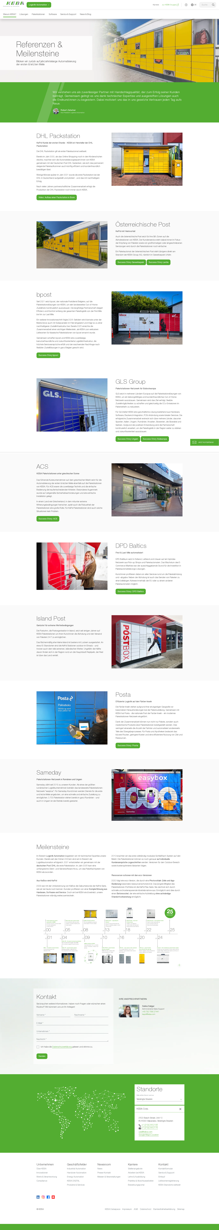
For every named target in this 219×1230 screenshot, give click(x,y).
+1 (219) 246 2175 (150, 1128)
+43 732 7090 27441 (150, 1012)
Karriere (156, 5)
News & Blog (85, 14)
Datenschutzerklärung (62, 1047)
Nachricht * (41, 1039)
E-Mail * (39, 1023)
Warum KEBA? (9, 14)
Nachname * (79, 1015)
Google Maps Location (149, 1135)
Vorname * (40, 1015)
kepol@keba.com (148, 1014)
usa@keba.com (145, 1132)
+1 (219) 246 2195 (150, 1125)
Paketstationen (38, 14)
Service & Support (68, 14)
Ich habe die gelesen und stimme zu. (67, 1047)
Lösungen (24, 14)
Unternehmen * (43, 1031)
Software (53, 14)
